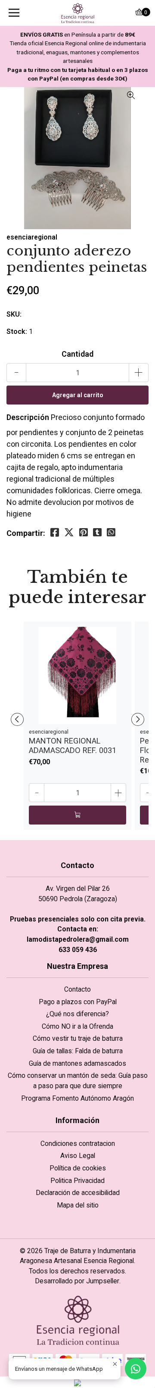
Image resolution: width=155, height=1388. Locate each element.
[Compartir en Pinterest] (83, 533)
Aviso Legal (77, 1155)
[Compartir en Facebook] (54, 533)
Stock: (16, 331)
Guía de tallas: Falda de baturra (78, 1051)
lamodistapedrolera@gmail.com (78, 939)
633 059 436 (78, 950)
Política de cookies (78, 1168)
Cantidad (77, 353)
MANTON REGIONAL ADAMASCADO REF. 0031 (72, 745)
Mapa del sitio (78, 1205)
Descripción (27, 417)
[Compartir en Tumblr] (97, 533)
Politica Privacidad (77, 1180)
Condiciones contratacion (77, 1143)
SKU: (14, 314)
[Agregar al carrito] (77, 815)
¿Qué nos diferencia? (77, 1014)
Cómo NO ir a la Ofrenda (77, 1026)
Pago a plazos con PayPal (78, 1002)
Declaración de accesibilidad (78, 1193)
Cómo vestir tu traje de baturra (78, 1038)
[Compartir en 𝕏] (69, 533)
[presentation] (17, 719)
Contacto (77, 989)
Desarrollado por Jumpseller (77, 1281)
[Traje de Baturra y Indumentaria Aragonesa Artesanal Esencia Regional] (77, 13)
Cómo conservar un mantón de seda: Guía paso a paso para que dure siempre (78, 1080)
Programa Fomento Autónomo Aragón (77, 1098)
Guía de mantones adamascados (77, 1063)
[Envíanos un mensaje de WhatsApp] (135, 1368)
